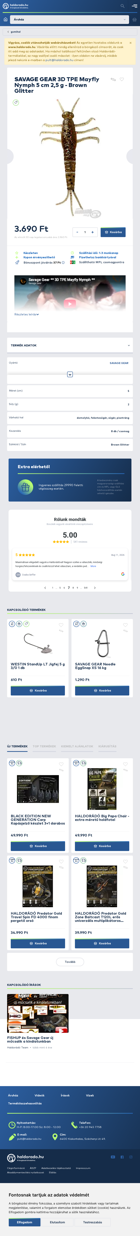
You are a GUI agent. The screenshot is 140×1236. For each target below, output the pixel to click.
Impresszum (83, 1168)
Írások (65, 1095)
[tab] (17, 746)
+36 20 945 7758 (90, 1127)
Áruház (13, 1095)
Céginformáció (16, 1168)
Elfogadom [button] (24, 1222)
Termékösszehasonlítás (25, 1103)
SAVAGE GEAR (119, 363)
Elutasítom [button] (57, 1222)
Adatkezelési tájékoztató (56, 1168)
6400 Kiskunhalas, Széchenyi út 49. (83, 1139)
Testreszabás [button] (92, 1222)
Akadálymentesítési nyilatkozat (25, 1172)
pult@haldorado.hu (59, 60)
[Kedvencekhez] (122, 80)
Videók (39, 1095)
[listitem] (38, 1022)
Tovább (70, 961)
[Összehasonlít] (113, 80)
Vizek (90, 1095)
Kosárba (115, 232)
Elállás (52, 1172)
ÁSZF (33, 1168)
